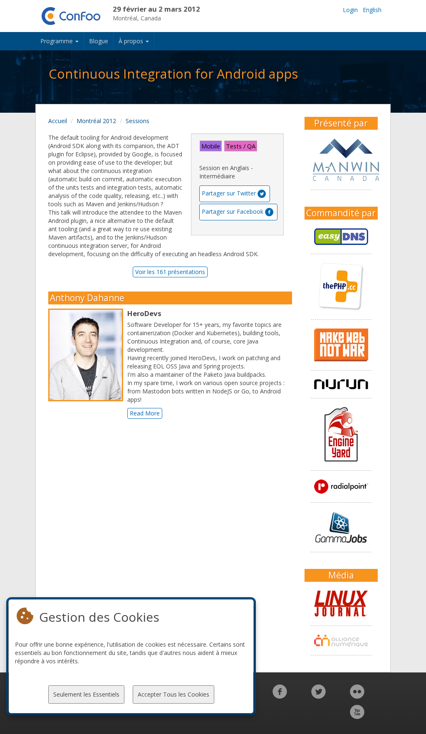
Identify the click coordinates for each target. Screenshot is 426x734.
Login (350, 10)
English (372, 10)
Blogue (98, 41)
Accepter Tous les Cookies (173, 694)
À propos (132, 41)
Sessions (137, 121)
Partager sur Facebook (232, 211)
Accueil (57, 121)
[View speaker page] (87, 355)
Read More (145, 413)
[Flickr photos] (357, 696)
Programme (57, 41)
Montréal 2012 (96, 121)
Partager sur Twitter (229, 193)
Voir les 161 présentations (170, 272)
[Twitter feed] (318, 696)
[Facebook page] (279, 696)
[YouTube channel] (357, 716)
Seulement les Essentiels (86, 694)
